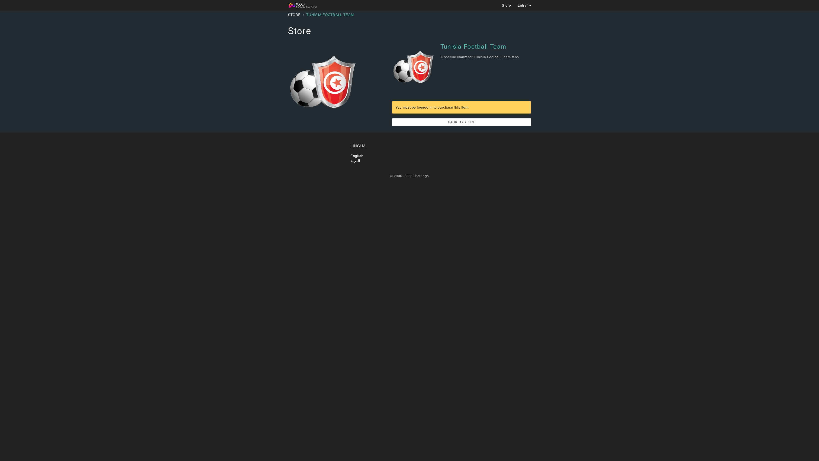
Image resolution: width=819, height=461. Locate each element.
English (357, 155)
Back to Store (461, 122)
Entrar (523, 5)
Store (506, 5)
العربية (355, 160)
